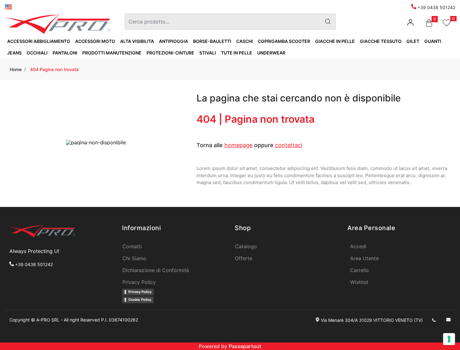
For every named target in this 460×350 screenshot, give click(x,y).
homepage (238, 145)
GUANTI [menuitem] (432, 41)
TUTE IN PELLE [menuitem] (236, 52)
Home (16, 69)
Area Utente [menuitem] (364, 258)
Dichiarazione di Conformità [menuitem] (155, 270)
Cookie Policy (139, 299)
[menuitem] (8, 6)
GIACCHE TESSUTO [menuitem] (380, 41)
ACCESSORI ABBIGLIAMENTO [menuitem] (38, 41)
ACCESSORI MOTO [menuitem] (95, 41)
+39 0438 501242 (435, 7)
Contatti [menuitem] (132, 246)
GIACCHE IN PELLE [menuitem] (335, 41)
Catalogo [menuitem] (246, 246)
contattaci (288, 145)
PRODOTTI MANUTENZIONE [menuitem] (111, 52)
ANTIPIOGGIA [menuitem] (173, 41)
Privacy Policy (139, 292)
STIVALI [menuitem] (207, 52)
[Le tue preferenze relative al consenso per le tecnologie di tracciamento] (449, 339)
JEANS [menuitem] (14, 52)
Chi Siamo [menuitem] (134, 258)
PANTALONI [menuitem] (65, 52)
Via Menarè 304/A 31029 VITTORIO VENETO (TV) (372, 320)
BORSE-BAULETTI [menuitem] (212, 41)
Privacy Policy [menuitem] (139, 282)
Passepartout (245, 346)
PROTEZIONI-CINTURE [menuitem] (170, 52)
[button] (328, 21)
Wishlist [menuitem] (359, 282)
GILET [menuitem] (412, 41)
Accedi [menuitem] (358, 246)
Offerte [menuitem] (243, 258)
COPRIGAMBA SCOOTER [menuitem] (284, 41)
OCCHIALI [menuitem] (37, 52)
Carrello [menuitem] (359, 270)
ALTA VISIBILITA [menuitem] (137, 41)
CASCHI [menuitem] (244, 41)
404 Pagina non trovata (54, 69)
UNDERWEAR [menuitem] (271, 52)
